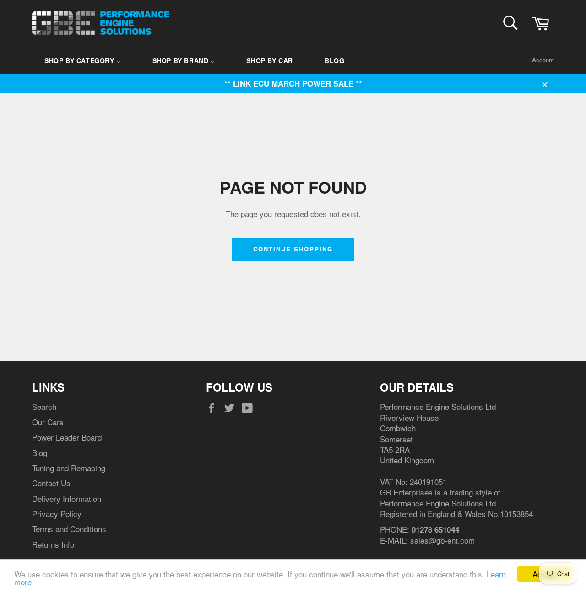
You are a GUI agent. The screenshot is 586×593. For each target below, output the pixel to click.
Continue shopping (292, 249)
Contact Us (51, 483)
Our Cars (48, 422)
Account (543, 59)
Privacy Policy (56, 513)
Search (44, 406)
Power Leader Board (67, 437)
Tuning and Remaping (68, 467)
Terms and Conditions (69, 528)
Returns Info (53, 544)
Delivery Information (66, 498)
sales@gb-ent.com (442, 540)
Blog (39, 452)
